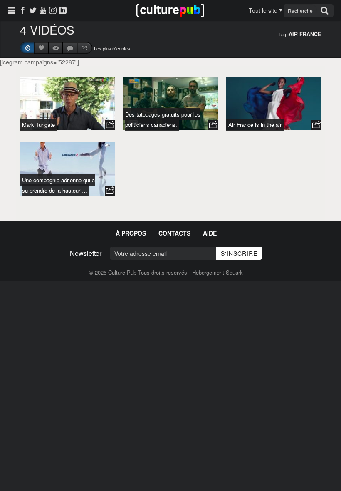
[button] (110, 125)
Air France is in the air (255, 125)
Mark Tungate (38, 125)
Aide (210, 233)
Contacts (174, 233)
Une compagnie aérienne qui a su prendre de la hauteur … (58, 185)
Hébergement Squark (217, 272)
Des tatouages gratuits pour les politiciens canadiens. (162, 119)
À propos (131, 233)
